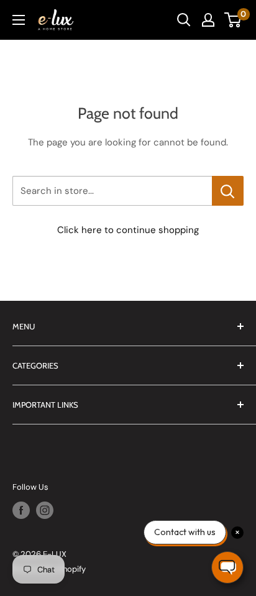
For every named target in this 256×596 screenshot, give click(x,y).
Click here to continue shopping (128, 230)
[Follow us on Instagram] (44, 510)
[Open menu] (18, 20)
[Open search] (184, 20)
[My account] (208, 20)
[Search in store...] (228, 191)
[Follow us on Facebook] (21, 510)
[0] (233, 19)
